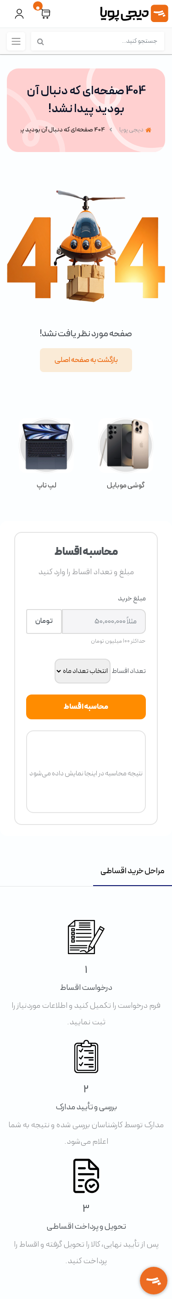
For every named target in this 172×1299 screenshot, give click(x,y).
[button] (45, 14)
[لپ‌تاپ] (46, 454)
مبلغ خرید (132, 598)
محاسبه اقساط (86, 706)
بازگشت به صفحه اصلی (86, 360)
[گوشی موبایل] (126, 454)
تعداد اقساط (128, 671)
